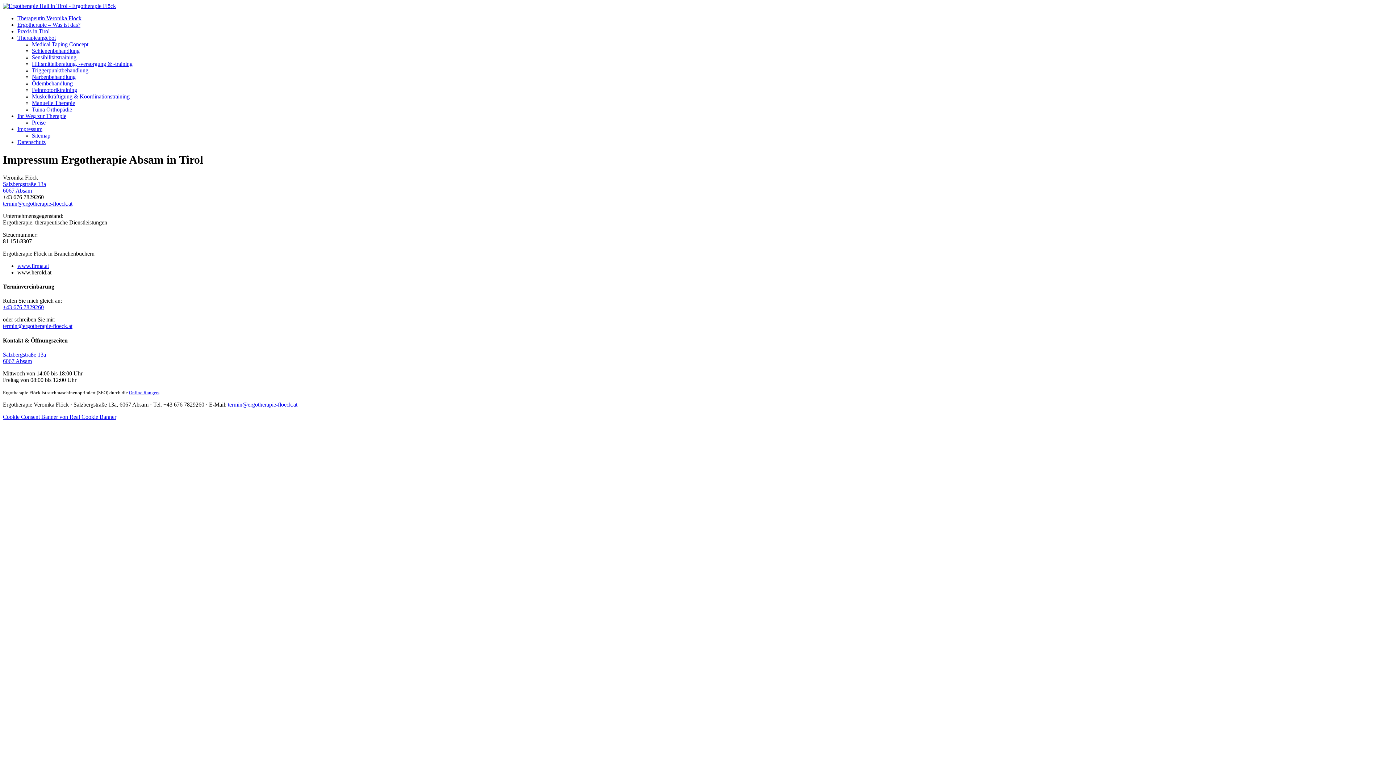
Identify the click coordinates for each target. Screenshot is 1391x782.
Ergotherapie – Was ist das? (48, 25)
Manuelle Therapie (53, 103)
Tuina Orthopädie (52, 109)
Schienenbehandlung (56, 51)
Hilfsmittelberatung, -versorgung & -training (82, 64)
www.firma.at (33, 266)
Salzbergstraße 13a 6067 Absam (24, 187)
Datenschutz (31, 142)
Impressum (29, 129)
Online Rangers (144, 392)
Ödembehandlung (52, 83)
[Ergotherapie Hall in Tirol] (59, 6)
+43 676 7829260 (23, 307)
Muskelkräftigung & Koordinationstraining (81, 96)
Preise (39, 122)
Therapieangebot (36, 38)
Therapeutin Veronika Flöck (49, 18)
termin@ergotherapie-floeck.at (37, 204)
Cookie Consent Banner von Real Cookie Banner (59, 417)
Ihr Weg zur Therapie (41, 116)
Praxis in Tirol (33, 31)
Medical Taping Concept (60, 44)
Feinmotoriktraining (54, 90)
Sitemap (41, 136)
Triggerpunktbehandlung (60, 70)
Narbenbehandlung (54, 77)
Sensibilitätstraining (54, 57)
